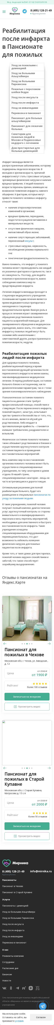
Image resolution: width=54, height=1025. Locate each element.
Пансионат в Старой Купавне (17, 892)
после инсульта (28, 97)
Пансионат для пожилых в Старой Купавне (24, 779)
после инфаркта (28, 102)
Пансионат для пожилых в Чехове (24, 652)
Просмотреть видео (29, 706)
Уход (14, 97)
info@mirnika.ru (41, 871)
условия (19, 1020)
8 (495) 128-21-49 (41, 10)
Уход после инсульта (13, 924)
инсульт (29, 240)
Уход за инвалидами (24, 107)
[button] (49, 644)
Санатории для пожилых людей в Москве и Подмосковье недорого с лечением (26, 138)
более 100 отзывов (37, 687)
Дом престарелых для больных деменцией (25, 149)
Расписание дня (10, 968)
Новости (6, 980)
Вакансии (7, 974)
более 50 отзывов (37, 816)
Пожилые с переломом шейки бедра (25, 91)
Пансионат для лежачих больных (26, 128)
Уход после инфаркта (13, 930)
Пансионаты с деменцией (15, 905)
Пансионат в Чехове (12, 886)
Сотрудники (8, 962)
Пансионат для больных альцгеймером (26, 120)
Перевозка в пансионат (26, 113)
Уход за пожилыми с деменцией (24, 67)
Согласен (41, 1017)
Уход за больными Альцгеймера (23, 75)
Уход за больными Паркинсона (23, 83)
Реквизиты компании (13, 955)
